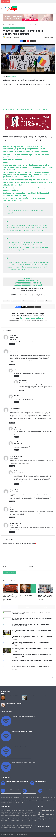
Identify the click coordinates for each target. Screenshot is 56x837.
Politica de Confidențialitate (44, 826)
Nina (15, 427)
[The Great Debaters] (25, 792)
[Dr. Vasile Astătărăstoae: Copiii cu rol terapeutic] (28, 588)
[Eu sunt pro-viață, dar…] (40, 792)
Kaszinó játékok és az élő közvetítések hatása (22, 731)
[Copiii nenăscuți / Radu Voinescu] (3, 699)
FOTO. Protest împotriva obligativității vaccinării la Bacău (25, 180)
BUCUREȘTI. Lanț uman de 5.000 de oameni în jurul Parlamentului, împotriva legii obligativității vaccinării (24, 147)
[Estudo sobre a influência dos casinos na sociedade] (6, 725)
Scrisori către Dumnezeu (40, 781)
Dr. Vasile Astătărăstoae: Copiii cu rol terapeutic (26, 594)
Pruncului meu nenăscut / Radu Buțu (14, 703)
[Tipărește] (34, 41)
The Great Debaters (32, 789)
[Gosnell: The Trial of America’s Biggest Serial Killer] (3, 784)
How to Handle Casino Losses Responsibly (21, 746)
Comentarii (45, 607)
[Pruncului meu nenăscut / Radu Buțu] (3, 706)
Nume (4, 560)
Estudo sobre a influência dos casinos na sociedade (23, 716)
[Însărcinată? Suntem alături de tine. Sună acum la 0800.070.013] (28, 122)
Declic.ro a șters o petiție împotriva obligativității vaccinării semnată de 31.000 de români (26, 194)
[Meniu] (1, 8)
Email (4, 566)
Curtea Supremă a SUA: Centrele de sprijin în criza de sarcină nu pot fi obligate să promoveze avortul (45, 596)
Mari (11, 507)
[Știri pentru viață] (11, 8)
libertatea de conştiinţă (29, 301)
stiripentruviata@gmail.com (31, 318)
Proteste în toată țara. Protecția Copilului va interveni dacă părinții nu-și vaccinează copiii (26, 156)
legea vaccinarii (16, 301)
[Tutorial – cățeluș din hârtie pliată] (3, 792)
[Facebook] (21, 41)
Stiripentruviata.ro (12, 76)
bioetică (9, 24)
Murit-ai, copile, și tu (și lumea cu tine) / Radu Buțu (38, 695)
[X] (24, 41)
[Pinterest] (28, 41)
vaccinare (40, 301)
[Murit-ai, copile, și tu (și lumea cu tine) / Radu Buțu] (24, 699)
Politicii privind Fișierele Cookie (12, 828)
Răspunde (12, 343)
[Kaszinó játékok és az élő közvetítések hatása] (6, 741)
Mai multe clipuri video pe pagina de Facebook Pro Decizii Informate (25, 109)
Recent (9, 607)
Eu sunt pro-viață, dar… (48, 789)
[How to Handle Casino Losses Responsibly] (6, 756)
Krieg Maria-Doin (15, 490)
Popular (27, 607)
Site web (31, 566)
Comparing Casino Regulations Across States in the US (24, 762)
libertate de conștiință (13, 27)
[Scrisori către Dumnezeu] (32, 784)
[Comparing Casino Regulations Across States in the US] (6, 771)
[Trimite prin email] (31, 41)
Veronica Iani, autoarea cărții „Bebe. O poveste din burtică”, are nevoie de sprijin (32, 660)
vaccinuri (22, 27)
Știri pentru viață (9, 37)
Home (5, 24)
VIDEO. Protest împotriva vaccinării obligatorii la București (25, 152)
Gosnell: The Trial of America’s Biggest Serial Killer (17, 781)
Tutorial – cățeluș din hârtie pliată (13, 789)
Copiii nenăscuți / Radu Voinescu (13, 695)
